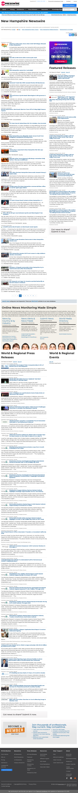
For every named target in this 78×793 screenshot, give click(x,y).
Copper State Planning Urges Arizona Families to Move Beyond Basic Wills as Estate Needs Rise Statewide (25, 659)
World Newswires (18, 757)
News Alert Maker (45, 767)
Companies (73, 92)
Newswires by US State (66, 29)
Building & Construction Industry (64, 92)
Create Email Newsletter (28, 334)
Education (23, 403)
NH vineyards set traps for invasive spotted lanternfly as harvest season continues (26, 282)
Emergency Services (14, 389)
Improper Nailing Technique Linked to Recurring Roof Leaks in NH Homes (66, 77)
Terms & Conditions (6, 784)
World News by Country (8, 336)
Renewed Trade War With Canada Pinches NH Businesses (27, 83)
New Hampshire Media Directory (49, 29)
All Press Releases (32, 754)
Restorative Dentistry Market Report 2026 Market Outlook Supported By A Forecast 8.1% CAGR (27, 504)
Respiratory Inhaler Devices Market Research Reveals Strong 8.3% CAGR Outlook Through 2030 (28, 602)
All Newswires (17, 754)
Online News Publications (9, 339)
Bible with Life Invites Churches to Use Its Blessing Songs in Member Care (27, 700)
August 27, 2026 (58, 115)
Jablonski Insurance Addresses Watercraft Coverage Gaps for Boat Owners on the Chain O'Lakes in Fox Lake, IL (27, 435)
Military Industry (23, 570)
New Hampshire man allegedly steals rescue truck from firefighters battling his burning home (26, 136)
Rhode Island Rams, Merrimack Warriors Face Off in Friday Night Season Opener (23, 110)
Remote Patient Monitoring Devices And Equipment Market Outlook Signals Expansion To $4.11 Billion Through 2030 (27, 588)
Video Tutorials (57, 759)
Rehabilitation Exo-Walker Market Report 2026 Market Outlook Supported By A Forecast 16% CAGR (26, 574)
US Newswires (18, 759)
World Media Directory (56, 14)
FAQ (54, 754)
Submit (63, 72)
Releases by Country (30, 765)
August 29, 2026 (58, 95)
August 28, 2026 (58, 74)
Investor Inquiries (70, 764)
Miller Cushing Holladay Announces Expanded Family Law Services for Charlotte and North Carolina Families (26, 686)
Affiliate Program (44, 758)
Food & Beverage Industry (26, 542)
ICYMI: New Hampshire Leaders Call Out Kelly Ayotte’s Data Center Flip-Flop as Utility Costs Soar (61, 137)
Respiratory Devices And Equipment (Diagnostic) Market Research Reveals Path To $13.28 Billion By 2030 (26, 461)
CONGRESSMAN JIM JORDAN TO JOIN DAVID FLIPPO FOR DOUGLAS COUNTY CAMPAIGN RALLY (21, 560)
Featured (29, 757)
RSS (65, 14)
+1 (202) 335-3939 (40, 1)
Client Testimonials (58, 762)
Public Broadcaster (23, 168)
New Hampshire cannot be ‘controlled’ (21, 70)
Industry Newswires (19, 762)
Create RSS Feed (25, 335)
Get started (44, 12)
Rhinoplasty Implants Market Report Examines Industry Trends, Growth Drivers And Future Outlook (26, 616)
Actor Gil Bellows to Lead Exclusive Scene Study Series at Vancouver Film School (26, 393)
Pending (21, 79)
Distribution (4, 762)
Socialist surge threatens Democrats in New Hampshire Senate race (26, 240)
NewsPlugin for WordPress (28, 337)
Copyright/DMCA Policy (20, 784)
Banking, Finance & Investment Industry (18, 417)
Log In (75, 1)
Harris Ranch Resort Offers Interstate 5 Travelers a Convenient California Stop (23, 532)
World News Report (7, 341)
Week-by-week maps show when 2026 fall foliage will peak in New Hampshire (27, 44)
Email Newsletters (72, 14)
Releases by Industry (30, 760)
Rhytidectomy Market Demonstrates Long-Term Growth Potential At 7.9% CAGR (26, 447)
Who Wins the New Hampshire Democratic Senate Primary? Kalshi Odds (27, 173)
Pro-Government (17, 119)
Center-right (15, 132)
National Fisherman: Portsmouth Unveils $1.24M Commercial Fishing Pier (66, 174)
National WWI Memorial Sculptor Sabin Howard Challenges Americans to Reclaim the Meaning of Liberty (27, 407)
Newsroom (69, 761)
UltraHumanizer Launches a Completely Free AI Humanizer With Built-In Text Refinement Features (27, 421)
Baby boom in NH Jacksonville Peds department (67, 117)
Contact (68, 1)
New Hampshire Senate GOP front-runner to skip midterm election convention (27, 254)
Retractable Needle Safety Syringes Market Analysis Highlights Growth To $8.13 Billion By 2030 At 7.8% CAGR (26, 518)
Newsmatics (61, 784)
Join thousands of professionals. (49, 724)
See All (68, 72)
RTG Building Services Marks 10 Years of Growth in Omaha (27, 673)
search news (6, 301)
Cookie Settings (5, 786)
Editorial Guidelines (58, 757)
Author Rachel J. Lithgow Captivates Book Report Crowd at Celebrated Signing (27, 630)
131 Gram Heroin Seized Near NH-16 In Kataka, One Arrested (27, 123)
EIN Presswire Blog (71, 758)
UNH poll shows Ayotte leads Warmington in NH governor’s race (27, 96)
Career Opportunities (70, 767)
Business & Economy (14, 375)
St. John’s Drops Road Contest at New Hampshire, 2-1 (25, 200)
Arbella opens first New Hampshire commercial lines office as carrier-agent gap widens (27, 187)
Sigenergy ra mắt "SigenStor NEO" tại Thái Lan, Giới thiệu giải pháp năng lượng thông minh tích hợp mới (62, 99)
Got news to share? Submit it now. (60, 230)
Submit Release (69, 5)
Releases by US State (31, 769)
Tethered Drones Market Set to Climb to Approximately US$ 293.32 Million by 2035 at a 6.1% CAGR (24, 645)
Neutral (20, 66)
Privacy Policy (32, 784)
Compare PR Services (4, 766)
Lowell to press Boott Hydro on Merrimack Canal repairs (20, 227)
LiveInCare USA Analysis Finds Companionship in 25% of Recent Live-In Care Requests (26, 365)
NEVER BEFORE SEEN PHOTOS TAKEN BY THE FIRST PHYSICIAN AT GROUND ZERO (25, 379)
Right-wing (11, 146)
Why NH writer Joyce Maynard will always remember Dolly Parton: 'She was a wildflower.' (27, 159)
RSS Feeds (43, 761)
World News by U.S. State (9, 338)
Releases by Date (32, 772)
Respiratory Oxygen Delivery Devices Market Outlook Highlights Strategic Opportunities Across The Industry (26, 490)
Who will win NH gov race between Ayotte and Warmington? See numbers (23, 213)
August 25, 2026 (58, 134)
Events (42, 338)
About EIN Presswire (68, 755)
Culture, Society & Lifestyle (15, 403)
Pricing (55, 1)
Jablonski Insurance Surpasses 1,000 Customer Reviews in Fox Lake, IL (27, 546)
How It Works (4, 754)
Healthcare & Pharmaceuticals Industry (26, 389)
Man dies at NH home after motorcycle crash (23, 57)
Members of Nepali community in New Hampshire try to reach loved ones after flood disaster (26, 268)
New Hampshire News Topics (30, 29)
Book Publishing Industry (15, 641)
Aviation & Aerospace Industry (16, 655)
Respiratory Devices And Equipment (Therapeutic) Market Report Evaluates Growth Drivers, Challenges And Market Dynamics (27, 476)
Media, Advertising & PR (14, 570)
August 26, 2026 (58, 190)
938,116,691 (34, 301)
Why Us (3, 757)
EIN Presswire (44, 337)
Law (21, 695)
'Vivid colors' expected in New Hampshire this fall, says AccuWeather (26, 150)
